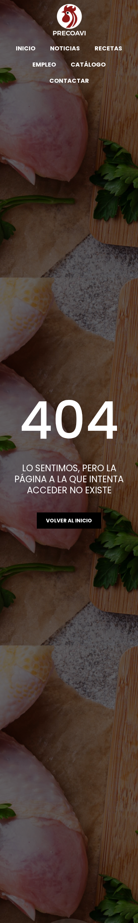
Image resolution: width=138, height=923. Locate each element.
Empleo (44, 64)
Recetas (108, 48)
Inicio (25, 48)
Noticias (65, 48)
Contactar (69, 81)
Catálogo (88, 64)
